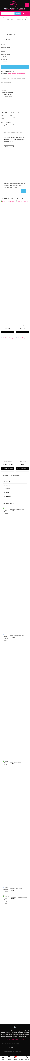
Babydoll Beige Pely (22, 325)
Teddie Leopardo (22, 461)
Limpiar (4, 56)
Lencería (7, 493)
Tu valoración (7, 150)
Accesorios (7, 485)
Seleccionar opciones (7, 332)
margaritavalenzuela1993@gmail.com (13, 1051)
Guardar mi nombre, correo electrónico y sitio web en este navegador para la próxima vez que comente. (14, 185)
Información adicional (18, 78)
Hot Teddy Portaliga (8, 461)
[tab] (5, 78)
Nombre (6, 165)
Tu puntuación (7, 144)
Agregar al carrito (15, 67)
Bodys (9, 73)
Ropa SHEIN (7, 481)
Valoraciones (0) (6, 82)
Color (3, 51)
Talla (3, 44)
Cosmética (7, 497)
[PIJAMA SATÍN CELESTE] (4, 19)
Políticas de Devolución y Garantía (15, 1039)
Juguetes (7, 489)
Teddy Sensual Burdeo (7, 325)
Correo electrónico (9, 172)
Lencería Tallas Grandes (18, 73)
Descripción (5, 78)
